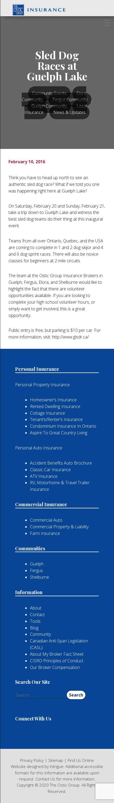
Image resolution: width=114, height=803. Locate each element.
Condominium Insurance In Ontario (63, 426)
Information (28, 592)
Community (40, 634)
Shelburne (39, 577)
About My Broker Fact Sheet (57, 654)
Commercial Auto (46, 520)
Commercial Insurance (41, 504)
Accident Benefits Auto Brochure (61, 463)
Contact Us (45, 778)
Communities (30, 548)
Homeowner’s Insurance (53, 400)
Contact (37, 614)
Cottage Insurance (47, 413)
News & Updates (69, 112)
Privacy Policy (32, 760)
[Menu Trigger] (106, 22)
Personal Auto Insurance (38, 448)
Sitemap (55, 760)
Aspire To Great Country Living (58, 433)
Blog (34, 628)
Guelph (36, 564)
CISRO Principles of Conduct (56, 661)
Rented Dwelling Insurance (55, 406)
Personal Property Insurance (42, 385)
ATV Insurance (44, 476)
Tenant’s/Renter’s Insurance (56, 419)
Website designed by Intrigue (37, 766)
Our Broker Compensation (55, 667)
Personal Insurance (37, 369)
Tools (35, 621)
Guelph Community (49, 106)
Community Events (49, 93)
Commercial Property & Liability (59, 527)
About (35, 608)
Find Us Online (81, 760)
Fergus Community (69, 99)
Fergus (36, 570)
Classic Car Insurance (50, 470)
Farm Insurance (45, 533)
